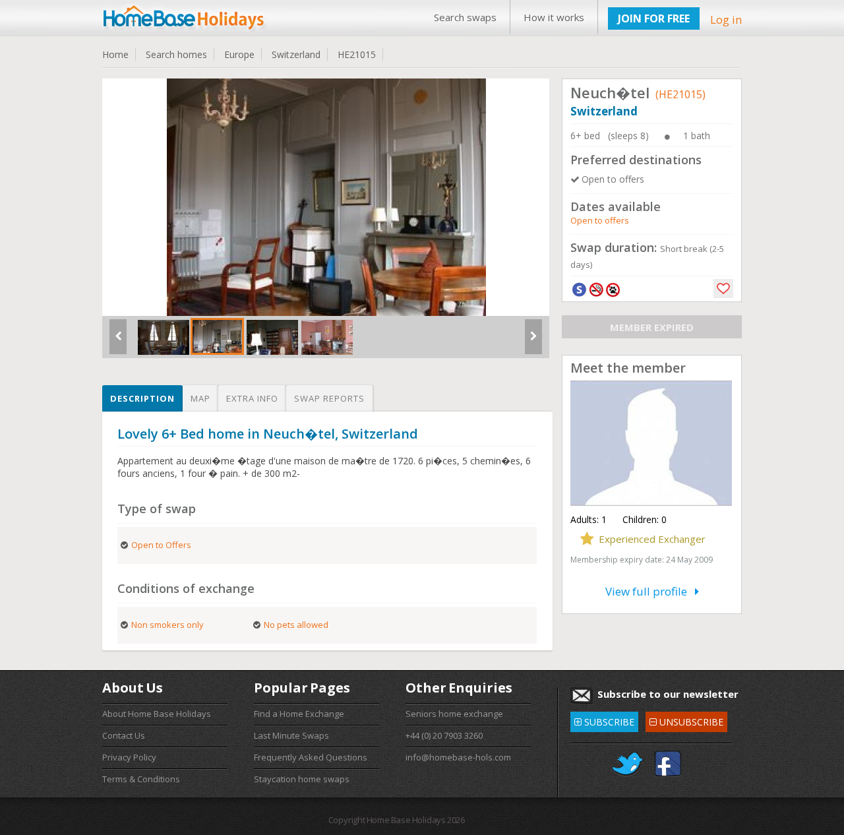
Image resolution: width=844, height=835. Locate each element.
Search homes (176, 54)
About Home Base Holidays (156, 714)
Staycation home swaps (301, 779)
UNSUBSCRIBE (686, 720)
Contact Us (123, 735)
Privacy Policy (129, 757)
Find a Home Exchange (299, 714)
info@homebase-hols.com (458, 757)
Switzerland (296, 54)
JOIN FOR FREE (654, 18)
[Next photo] (533, 341)
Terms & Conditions (141, 779)
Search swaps (465, 17)
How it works (554, 17)
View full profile (650, 591)
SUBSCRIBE (604, 720)
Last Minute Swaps (291, 735)
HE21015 (357, 54)
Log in (726, 19)
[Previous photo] (118, 341)
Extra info (252, 398)
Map (200, 398)
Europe (239, 54)
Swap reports (329, 398)
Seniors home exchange (454, 714)
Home (115, 54)
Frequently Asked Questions (310, 757)
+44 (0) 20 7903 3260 (444, 735)
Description (142, 398)
